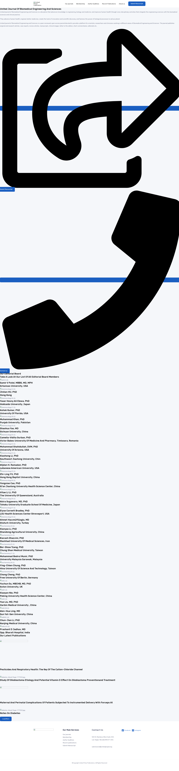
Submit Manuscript (69, 745)
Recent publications (69, 743)
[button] (136, 3)
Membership (80, 4)
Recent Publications (109, 4)
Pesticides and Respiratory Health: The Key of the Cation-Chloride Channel (41, 669)
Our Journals (69, 4)
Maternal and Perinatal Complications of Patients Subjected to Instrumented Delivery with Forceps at (56, 702)
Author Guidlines (93, 4)
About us (122, 4)
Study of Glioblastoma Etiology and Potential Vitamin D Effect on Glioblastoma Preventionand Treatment (57, 680)
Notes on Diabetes (10, 713)
